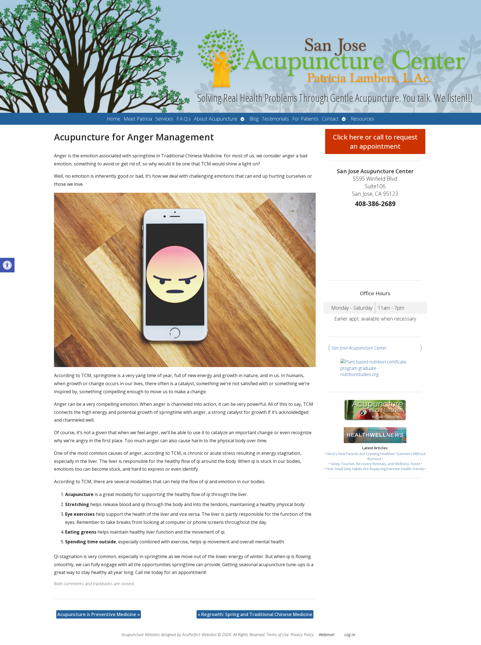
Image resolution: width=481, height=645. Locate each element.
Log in (349, 634)
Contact (330, 118)
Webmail (326, 634)
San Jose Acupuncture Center (359, 348)
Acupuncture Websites (141, 634)
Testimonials (275, 118)
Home (113, 118)
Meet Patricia (138, 118)
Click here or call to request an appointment (375, 141)
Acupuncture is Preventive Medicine (98, 614)
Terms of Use (277, 634)
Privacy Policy (302, 634)
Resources (362, 118)
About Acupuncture (215, 118)
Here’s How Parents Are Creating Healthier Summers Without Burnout (376, 456)
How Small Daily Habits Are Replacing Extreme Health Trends (375, 468)
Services (164, 118)
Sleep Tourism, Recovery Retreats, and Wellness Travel (375, 463)
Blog (254, 118)
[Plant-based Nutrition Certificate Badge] (375, 372)
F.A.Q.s (183, 118)
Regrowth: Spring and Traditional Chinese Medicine (255, 614)
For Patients (305, 118)
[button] (7, 265)
